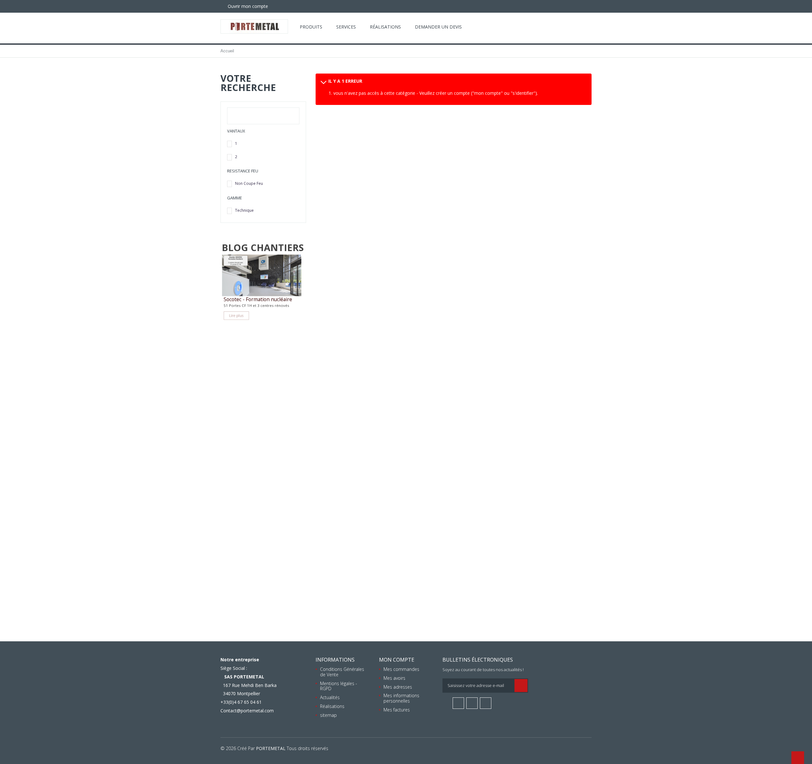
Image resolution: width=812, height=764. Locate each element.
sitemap (328, 715)
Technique (244, 210)
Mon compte (396, 659)
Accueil (227, 51)
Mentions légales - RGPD (338, 686)
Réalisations (385, 27)
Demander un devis (438, 27)
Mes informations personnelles (401, 698)
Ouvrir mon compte (247, 6)
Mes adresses (397, 687)
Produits (311, 27)
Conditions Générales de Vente (342, 671)
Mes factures (396, 710)
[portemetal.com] (254, 26)
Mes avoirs (394, 678)
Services (346, 27)
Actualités (330, 697)
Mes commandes (401, 669)
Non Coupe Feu (249, 183)
